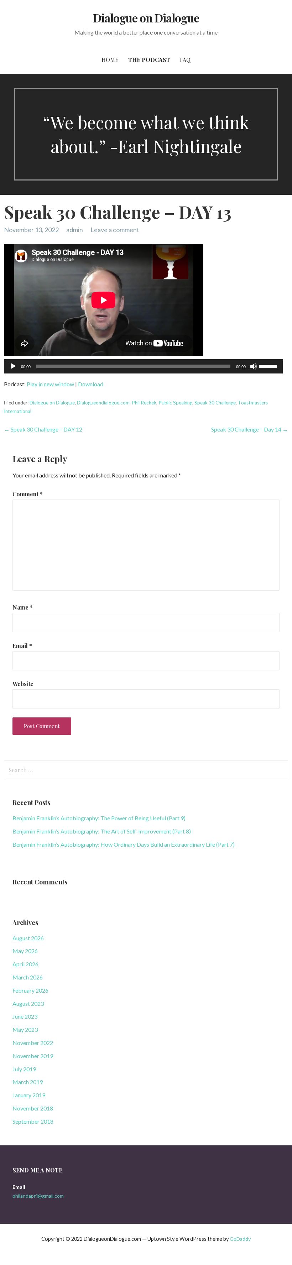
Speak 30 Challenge (215, 403)
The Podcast (149, 59)
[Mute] (253, 366)
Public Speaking (175, 403)
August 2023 (28, 1003)
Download (90, 384)
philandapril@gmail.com (38, 1196)
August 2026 (28, 938)
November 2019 (32, 1055)
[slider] (269, 365)
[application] (143, 366)
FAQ (185, 59)
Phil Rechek (144, 403)
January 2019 (28, 1095)
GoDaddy (240, 1239)
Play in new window (50, 384)
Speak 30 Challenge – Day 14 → (249, 429)
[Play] (13, 366)
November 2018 (32, 1108)
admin (74, 230)
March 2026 (27, 977)
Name (22, 607)
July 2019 (24, 1069)
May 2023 (25, 1029)
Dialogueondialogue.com (103, 403)
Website (22, 684)
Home (110, 59)
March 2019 (27, 1081)
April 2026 (25, 964)
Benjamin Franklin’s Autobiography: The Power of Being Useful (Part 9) (99, 818)
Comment (27, 494)
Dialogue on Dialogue (146, 17)
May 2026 (25, 950)
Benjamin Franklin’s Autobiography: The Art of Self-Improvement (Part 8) (101, 831)
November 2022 (32, 1042)
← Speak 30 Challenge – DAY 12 (43, 429)
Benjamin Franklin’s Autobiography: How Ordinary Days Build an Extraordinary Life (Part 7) (123, 844)
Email (22, 645)
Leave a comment (114, 230)
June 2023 (24, 1016)
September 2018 (32, 1121)
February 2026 (30, 990)
